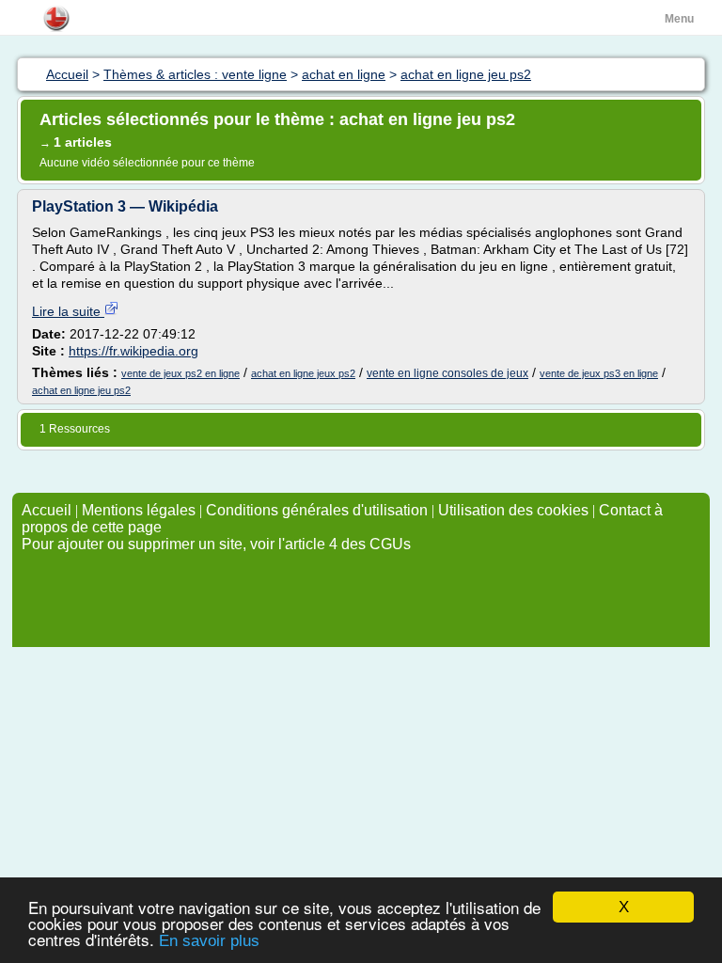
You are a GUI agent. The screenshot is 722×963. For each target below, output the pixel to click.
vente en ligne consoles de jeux (447, 373)
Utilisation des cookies (513, 510)
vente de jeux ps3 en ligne (599, 373)
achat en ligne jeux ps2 (303, 373)
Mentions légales (139, 510)
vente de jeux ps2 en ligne (180, 373)
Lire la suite (68, 311)
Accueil (46, 510)
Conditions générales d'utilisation (317, 510)
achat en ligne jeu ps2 (81, 390)
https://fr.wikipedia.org (133, 350)
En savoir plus (209, 941)
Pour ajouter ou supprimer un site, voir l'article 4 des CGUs (216, 544)
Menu (679, 18)
